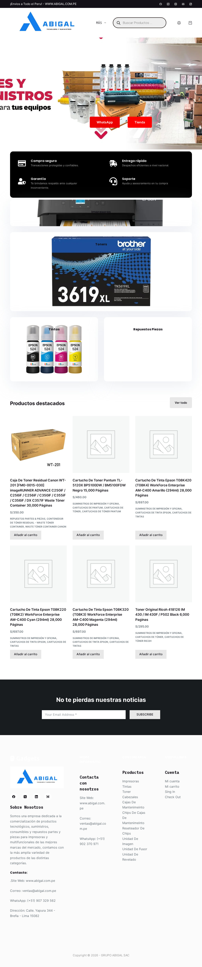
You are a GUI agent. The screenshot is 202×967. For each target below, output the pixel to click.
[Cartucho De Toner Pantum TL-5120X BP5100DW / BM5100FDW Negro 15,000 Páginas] (101, 444)
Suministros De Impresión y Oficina (96, 503)
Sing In (170, 792)
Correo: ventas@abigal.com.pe (33, 891)
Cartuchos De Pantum (88, 507)
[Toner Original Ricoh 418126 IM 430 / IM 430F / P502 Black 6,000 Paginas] (163, 573)
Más (99, 23)
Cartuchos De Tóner (149, 636)
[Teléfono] (190, 4)
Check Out (173, 797)
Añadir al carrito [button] (25, 535)
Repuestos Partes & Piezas (27, 518)
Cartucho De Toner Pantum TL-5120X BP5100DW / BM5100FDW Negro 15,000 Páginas (99, 485)
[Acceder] (179, 23)
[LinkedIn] (36, 797)
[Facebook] (160, 4)
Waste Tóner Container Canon (45, 526)
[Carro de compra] (190, 23)
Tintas (54, 329)
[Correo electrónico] (183, 4)
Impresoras (101, 212)
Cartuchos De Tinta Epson (153, 512)
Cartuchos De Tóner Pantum (101, 511)
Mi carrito (172, 786)
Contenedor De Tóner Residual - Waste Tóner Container (36, 522)
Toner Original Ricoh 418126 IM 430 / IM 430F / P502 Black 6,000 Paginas (162, 615)
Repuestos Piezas (148, 329)
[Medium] (48, 797)
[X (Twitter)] (168, 4)
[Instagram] (175, 4)
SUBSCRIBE (145, 714)
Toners (101, 244)
